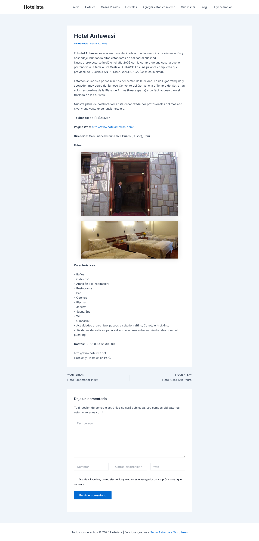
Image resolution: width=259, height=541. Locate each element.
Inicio (75, 7)
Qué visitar (188, 7)
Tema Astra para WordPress (169, 532)
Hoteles (90, 7)
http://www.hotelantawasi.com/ (113, 127)
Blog (204, 7)
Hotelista (34, 7)
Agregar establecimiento (159, 7)
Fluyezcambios (222, 7)
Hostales (131, 7)
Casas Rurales (110, 7)
